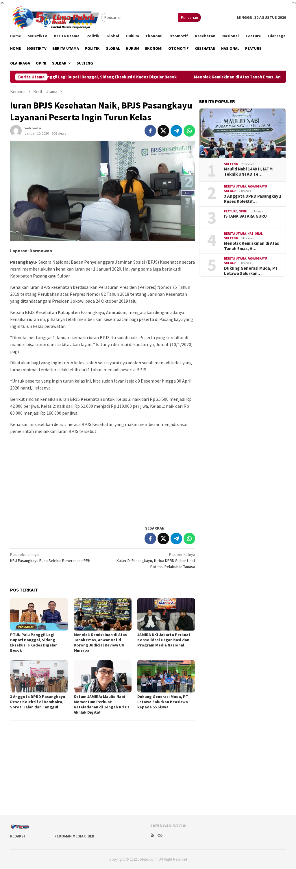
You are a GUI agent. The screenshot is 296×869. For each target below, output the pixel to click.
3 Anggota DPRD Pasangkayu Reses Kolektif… (252, 199)
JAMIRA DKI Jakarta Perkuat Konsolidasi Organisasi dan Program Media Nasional (163, 640)
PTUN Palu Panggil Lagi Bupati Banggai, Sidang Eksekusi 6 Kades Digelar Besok (85, 77)
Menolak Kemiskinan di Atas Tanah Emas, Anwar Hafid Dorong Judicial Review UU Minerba (100, 642)
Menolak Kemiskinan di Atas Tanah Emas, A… (251, 246)
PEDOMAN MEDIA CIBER (74, 836)
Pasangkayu (257, 186)
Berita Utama (235, 186)
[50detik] (55, 17)
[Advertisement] (102, 479)
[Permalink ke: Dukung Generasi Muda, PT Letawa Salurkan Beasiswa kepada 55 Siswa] (166, 676)
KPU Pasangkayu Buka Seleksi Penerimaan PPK (50, 557)
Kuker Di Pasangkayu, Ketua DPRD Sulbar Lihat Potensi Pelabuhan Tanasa (155, 560)
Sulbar (230, 191)
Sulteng (231, 164)
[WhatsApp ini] (189, 131)
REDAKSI (17, 836)
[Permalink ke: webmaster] (16, 130)
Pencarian (189, 17)
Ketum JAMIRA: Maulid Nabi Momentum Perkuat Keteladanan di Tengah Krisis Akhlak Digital (102, 704)
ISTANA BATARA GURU (245, 216)
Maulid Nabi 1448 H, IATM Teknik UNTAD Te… (248, 171)
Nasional (255, 234)
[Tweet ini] (163, 131)
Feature (230, 211)
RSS (159, 835)
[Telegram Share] (176, 131)
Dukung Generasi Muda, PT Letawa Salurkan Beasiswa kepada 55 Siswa (162, 702)
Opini (242, 211)
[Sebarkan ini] (150, 131)
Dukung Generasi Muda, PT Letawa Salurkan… (251, 271)
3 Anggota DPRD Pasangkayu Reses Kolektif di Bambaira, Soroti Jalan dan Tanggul (37, 702)
